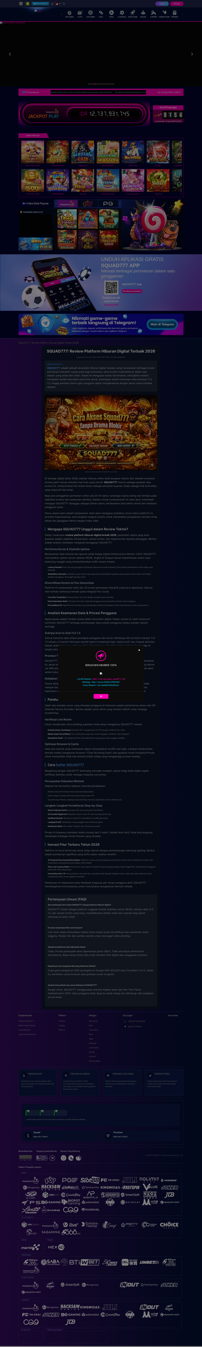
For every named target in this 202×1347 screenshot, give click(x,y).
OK (101, 696)
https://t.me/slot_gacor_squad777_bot (109, 679)
